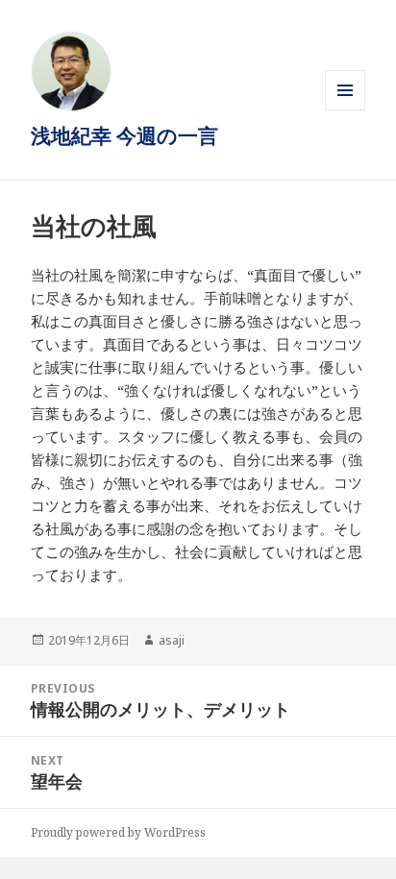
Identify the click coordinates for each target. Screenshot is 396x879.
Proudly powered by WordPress (118, 832)
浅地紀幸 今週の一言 (124, 135)
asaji (172, 640)
